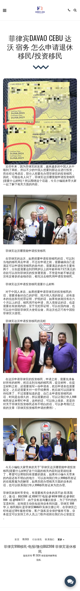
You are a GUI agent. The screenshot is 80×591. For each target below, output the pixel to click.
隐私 (39, 559)
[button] (4, 10)
